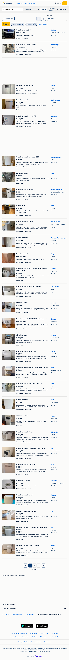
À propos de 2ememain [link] (25, 642)
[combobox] (12, 9)
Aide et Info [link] (19, 3)
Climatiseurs (30, 24)
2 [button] (34, 565)
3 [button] (38, 565)
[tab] (38, 19)
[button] (58, 3)
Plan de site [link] (47, 642)
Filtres (7, 24)
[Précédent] (25, 565)
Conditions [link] (27, 3)
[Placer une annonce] (64, 3)
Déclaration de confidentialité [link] (20, 637)
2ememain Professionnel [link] (19, 633)
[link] (8, 3)
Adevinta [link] (38, 642)
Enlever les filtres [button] (42, 24)
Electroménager (16, 24)
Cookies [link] (34, 637)
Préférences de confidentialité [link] (49, 637)
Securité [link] (33, 3)
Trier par (49, 15)
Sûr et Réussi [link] (34, 633)
